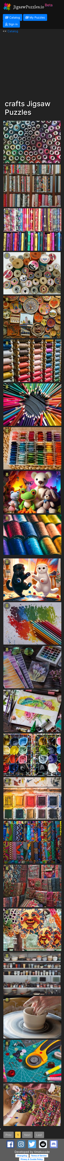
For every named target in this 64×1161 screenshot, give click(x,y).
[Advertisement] (32, 65)
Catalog (14, 17)
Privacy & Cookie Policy (32, 1159)
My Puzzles (37, 17)
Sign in (13, 24)
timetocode (42, 1152)
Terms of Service (39, 1155)
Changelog (22, 1155)
